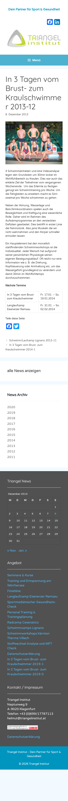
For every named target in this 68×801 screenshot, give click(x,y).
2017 (11, 424)
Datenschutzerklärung (23, 654)
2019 (11, 413)
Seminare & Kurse (20, 575)
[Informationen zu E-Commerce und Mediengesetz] (22, 728)
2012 (11, 451)
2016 (11, 429)
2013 (11, 446)
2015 (11, 435)
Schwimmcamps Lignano (25, 628)
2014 (11, 440)
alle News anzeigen (24, 371)
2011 (11, 457)
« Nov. (11, 550)
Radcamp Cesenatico (23, 622)
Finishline (14, 591)
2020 (11, 407)
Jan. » (22, 550)
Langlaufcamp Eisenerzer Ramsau (32, 596)
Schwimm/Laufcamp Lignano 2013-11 (33, 340)
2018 (11, 418)
